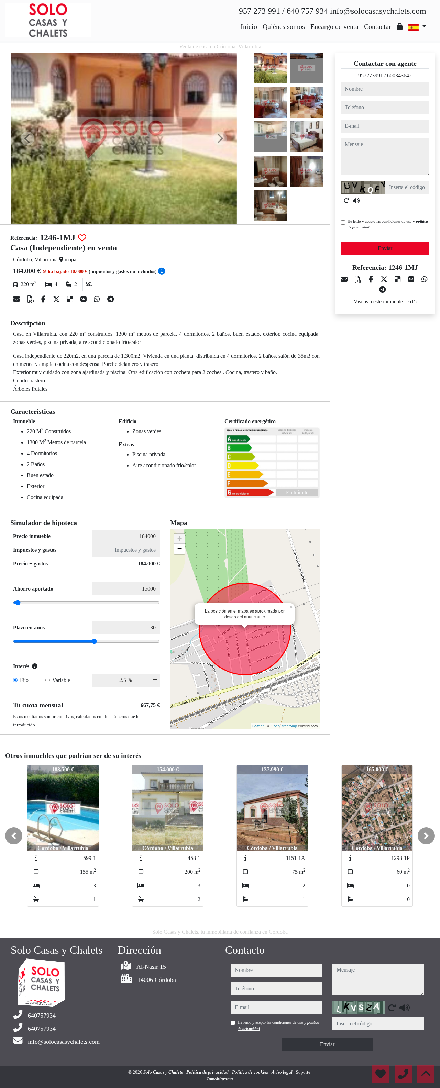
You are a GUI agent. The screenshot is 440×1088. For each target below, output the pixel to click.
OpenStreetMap (284, 725)
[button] (13, 835)
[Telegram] (110, 299)
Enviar (385, 248)
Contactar (377, 26)
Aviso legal (283, 1072)
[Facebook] (44, 299)
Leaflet (258, 725)
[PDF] (31, 299)
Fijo (24, 680)
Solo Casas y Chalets (163, 1072)
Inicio (249, 26)
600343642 (399, 75)
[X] (57, 299)
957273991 (370, 75)
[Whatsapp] (98, 299)
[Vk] (84, 299)
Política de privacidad (208, 1072)
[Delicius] (71, 299)
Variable (61, 680)
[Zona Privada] (400, 26)
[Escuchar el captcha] (356, 200)
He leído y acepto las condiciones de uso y (388, 224)
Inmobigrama (220, 1078)
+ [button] (179, 538)
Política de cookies (250, 1072)
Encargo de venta (334, 26)
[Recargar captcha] (346, 200)
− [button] (179, 549)
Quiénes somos (284, 26)
